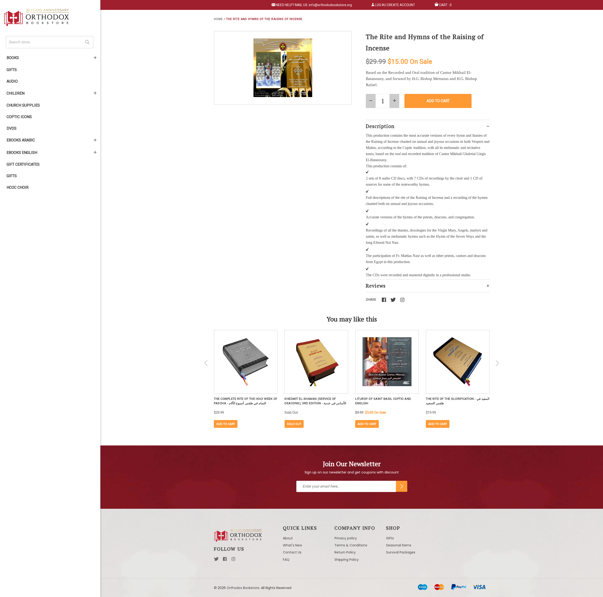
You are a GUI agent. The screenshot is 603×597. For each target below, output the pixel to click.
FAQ (286, 559)
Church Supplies (23, 105)
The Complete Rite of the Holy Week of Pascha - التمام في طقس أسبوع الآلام (245, 401)
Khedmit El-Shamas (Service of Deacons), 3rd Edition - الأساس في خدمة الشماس (315, 401)
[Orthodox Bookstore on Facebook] (224, 560)
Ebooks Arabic (21, 140)
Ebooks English (22, 152)
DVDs (11, 128)
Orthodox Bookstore (243, 587)
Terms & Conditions (350, 545)
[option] (245, 378)
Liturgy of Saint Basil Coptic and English (383, 401)
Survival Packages (400, 552)
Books (13, 58)
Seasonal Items (398, 545)
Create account (401, 5)
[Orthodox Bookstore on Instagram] (233, 560)
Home (218, 19)
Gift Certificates (23, 164)
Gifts (12, 70)
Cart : (445, 5)
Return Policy (345, 552)
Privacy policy (345, 538)
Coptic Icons (19, 117)
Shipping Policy (346, 559)
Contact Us (292, 552)
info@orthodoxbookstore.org (330, 5)
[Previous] (206, 363)
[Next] (497, 363)
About (288, 538)
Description (380, 126)
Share (371, 299)
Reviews (376, 285)
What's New (292, 545)
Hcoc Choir (18, 187)
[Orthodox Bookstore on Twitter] (216, 560)
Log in (380, 5)
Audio (12, 81)
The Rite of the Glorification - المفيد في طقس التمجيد (457, 401)
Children (15, 93)
